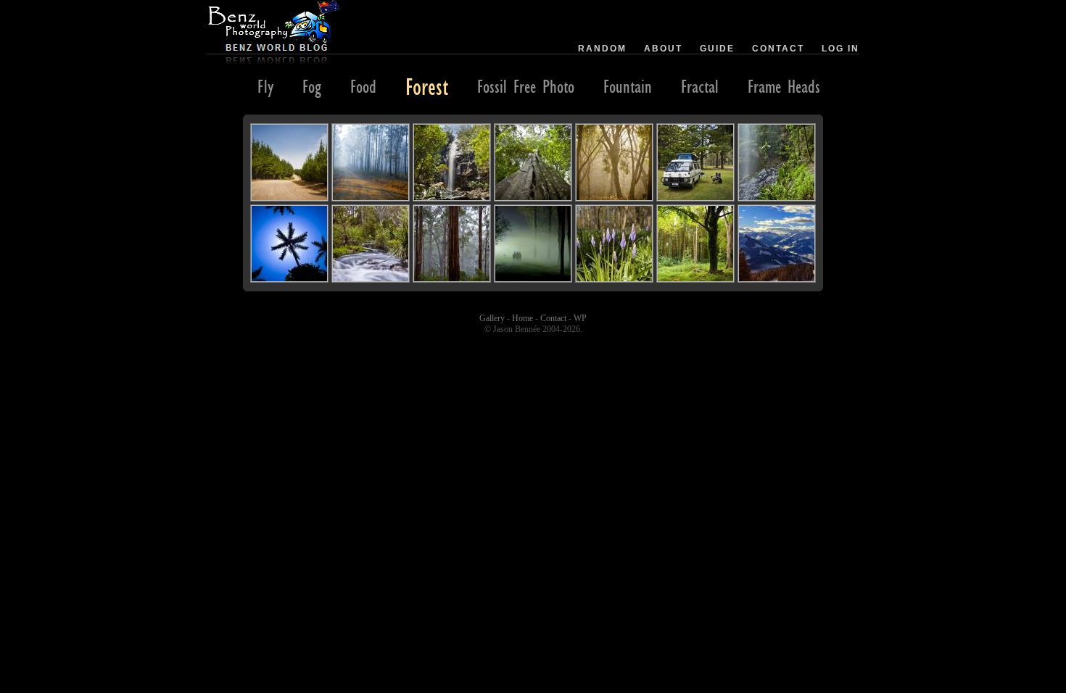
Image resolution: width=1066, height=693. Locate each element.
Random (602, 48)
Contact (778, 48)
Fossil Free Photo (525, 86)
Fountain (627, 86)
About (663, 48)
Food (363, 86)
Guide (717, 48)
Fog (311, 86)
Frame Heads (784, 86)
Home (522, 318)
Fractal (700, 86)
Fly (265, 86)
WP (580, 318)
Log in (840, 48)
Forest (426, 86)
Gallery (492, 318)
